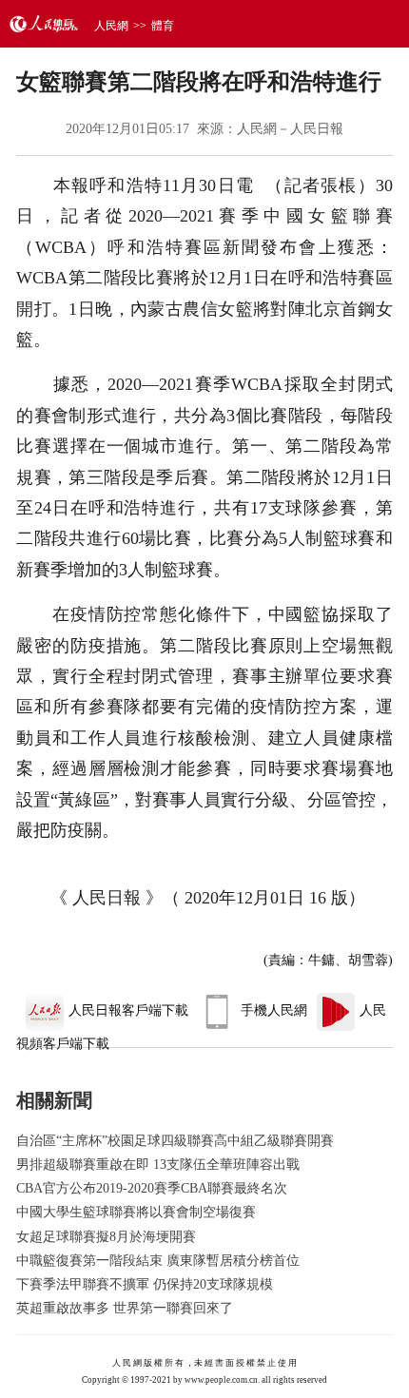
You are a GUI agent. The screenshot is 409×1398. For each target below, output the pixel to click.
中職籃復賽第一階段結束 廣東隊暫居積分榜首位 (158, 1260)
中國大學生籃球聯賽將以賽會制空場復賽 (136, 1212)
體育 (162, 25)
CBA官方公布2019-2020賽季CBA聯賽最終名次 (151, 1188)
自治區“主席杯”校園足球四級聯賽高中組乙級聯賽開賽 (175, 1141)
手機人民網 (274, 1010)
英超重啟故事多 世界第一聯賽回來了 (124, 1308)
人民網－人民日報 (290, 129)
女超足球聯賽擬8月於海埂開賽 (106, 1237)
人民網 (111, 25)
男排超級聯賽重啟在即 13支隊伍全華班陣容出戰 (158, 1164)
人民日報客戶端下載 (128, 1010)
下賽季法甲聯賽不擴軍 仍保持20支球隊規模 (144, 1284)
